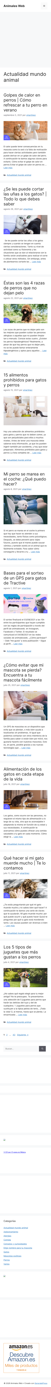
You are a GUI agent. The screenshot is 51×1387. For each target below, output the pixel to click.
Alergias (7, 1236)
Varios (6, 1264)
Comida (7, 1240)
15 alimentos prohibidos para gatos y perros (25, 379)
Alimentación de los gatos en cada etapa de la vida (24, 774)
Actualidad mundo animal (19, 175)
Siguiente (22, 1035)
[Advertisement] (25, 38)
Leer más (8, 168)
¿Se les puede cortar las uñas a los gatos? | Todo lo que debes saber (25, 196)
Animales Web (14, 6)
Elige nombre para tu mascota (18, 1248)
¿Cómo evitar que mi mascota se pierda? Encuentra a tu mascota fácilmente (23, 672)
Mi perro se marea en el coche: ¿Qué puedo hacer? (25, 478)
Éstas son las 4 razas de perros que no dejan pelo (24, 287)
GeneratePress (41, 1383)
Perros (7, 1260)
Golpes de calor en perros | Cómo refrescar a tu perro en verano (25, 102)
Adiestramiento (11, 1232)
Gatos (6, 1252)
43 (14, 1035)
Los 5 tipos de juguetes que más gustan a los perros (22, 951)
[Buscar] (42, 1049)
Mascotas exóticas (12, 1256)
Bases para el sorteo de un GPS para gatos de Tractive (25, 577)
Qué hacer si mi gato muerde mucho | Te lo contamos (25, 862)
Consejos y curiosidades (15, 1244)
